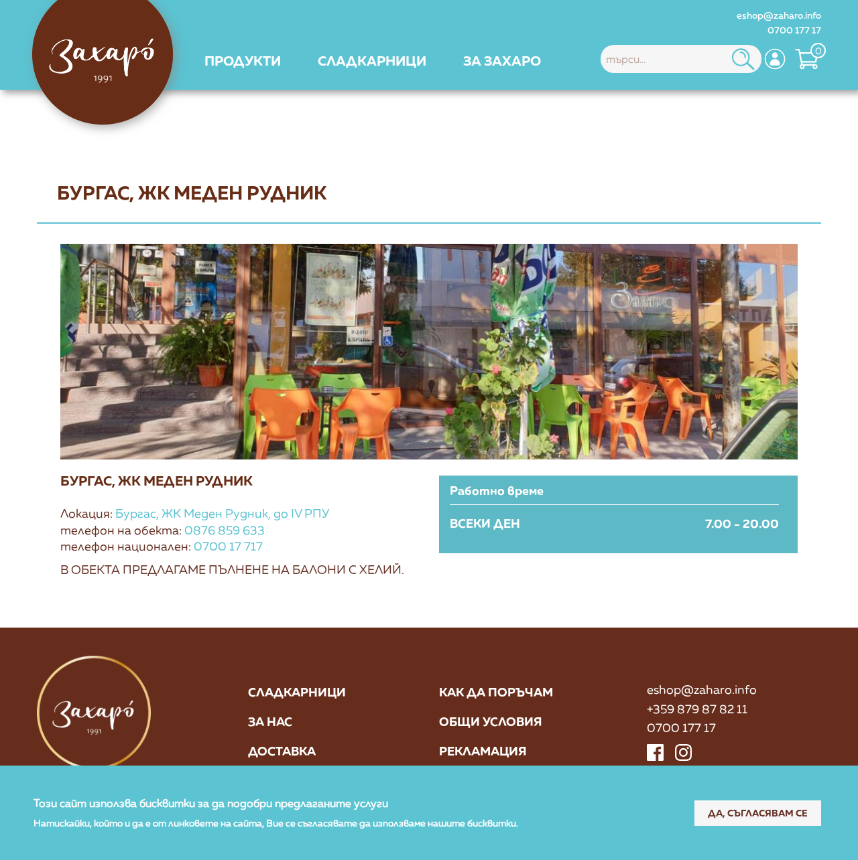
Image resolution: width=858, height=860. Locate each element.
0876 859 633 (224, 529)
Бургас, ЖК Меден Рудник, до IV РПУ (222, 513)
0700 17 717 (228, 546)
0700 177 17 (794, 29)
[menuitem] (242, 60)
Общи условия (490, 721)
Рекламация (483, 750)
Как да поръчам (496, 692)
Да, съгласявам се (758, 812)
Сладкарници (297, 692)
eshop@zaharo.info (779, 15)
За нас (270, 721)
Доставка (282, 750)
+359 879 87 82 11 (697, 708)
